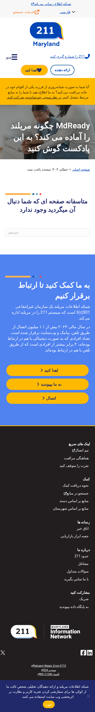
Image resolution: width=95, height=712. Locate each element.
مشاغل (83, 564)
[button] (73, 12)
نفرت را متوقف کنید (74, 466)
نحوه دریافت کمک (76, 485)
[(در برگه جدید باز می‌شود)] (48, 631)
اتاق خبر (83, 528)
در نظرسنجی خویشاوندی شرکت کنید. (34, 97)
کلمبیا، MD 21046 (50, 674)
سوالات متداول (78, 571)
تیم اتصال (82, 450)
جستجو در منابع (78, 493)
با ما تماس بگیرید (76, 579)
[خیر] (88, 696)
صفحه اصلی (81, 169)
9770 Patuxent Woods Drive (49, 665)
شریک (84, 599)
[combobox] (47, 232)
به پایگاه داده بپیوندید (74, 607)
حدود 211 (81, 556)
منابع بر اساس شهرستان (71, 508)
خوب (48, 704)
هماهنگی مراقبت (76, 458)
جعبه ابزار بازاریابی (75, 536)
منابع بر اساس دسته (74, 501)
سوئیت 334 (49, 670)
